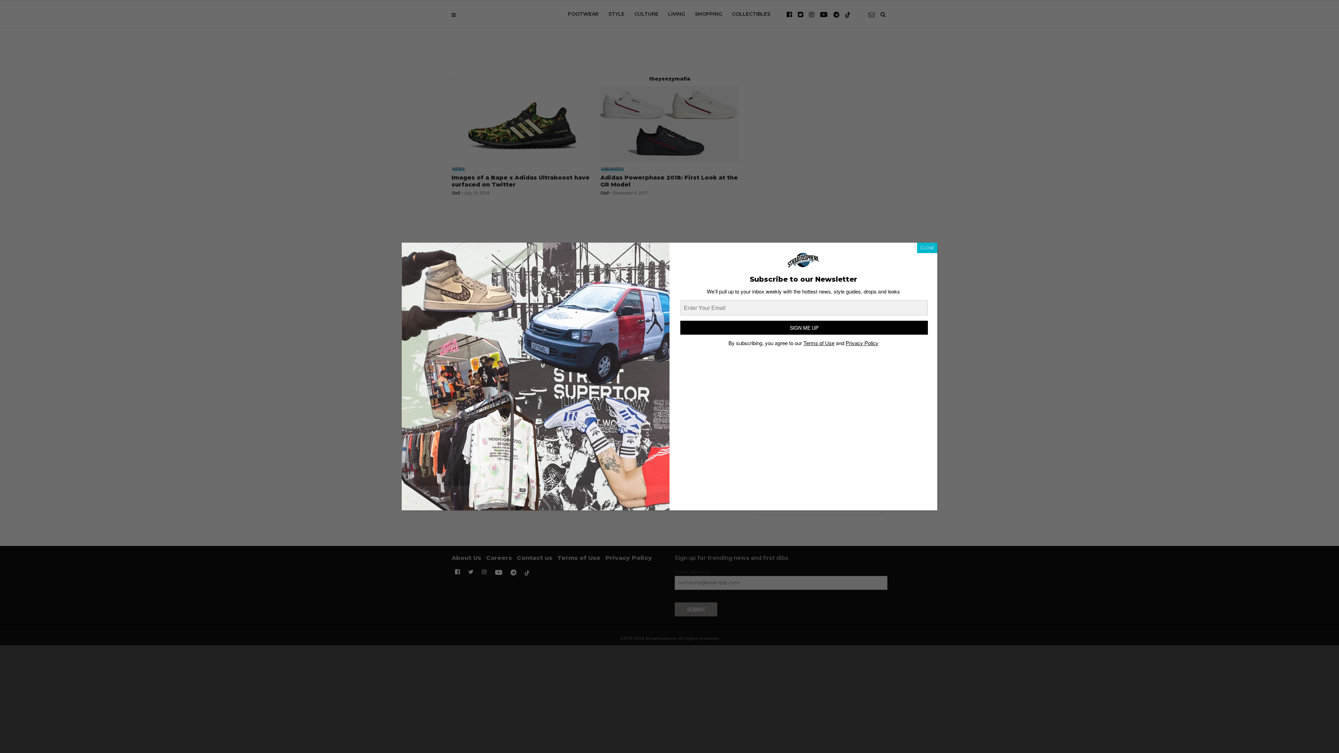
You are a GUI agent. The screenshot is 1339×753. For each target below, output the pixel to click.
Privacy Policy (862, 343)
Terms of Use (818, 343)
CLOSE (927, 247)
